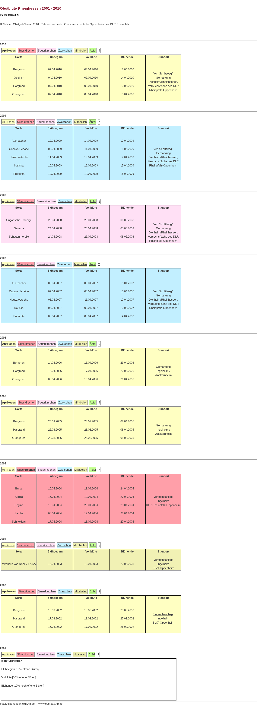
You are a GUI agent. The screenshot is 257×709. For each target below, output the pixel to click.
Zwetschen (65, 50)
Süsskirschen (26, 50)
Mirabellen (81, 50)
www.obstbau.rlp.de (50, 703)
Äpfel (93, 50)
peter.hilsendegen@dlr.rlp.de (17, 703)
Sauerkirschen (47, 50)
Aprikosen (8, 121)
